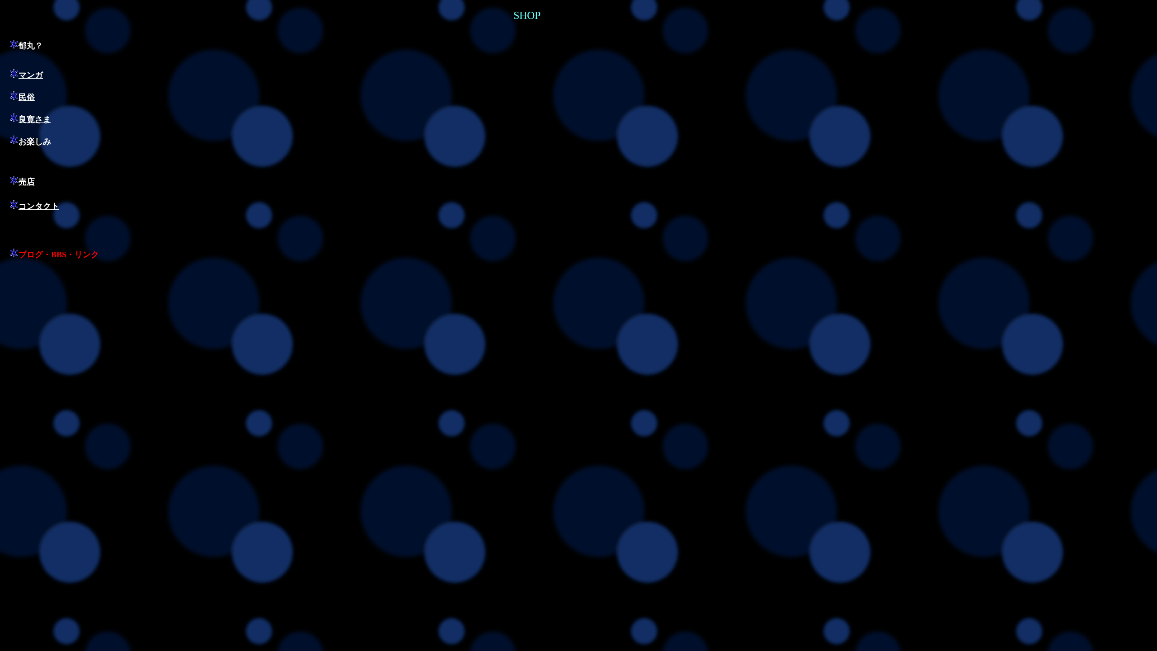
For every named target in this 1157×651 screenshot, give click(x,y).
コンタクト (39, 206)
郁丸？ (31, 45)
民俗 (27, 97)
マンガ (31, 75)
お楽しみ (35, 141)
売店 (27, 181)
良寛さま (35, 119)
